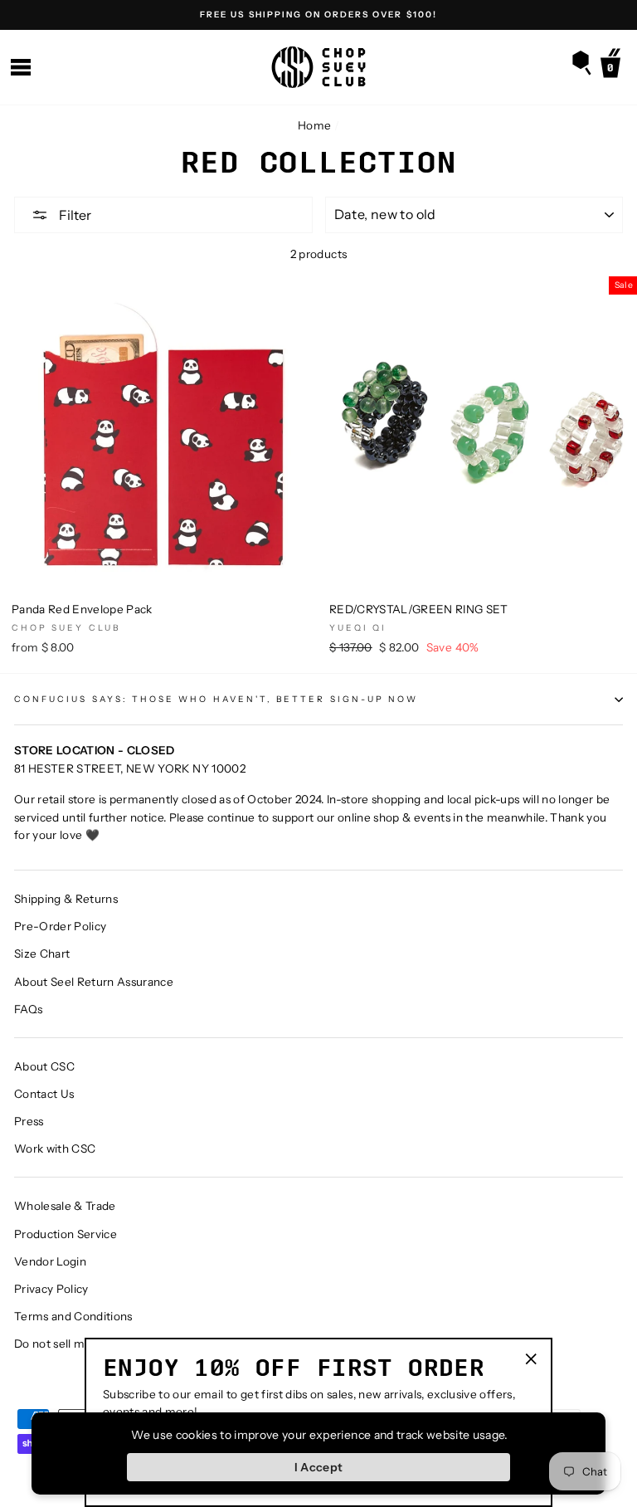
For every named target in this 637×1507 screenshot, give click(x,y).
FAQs (28, 1009)
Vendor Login (50, 1261)
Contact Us (44, 1093)
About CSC (44, 1066)
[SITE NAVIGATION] (20, 67)
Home (314, 125)
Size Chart (42, 953)
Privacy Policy (51, 1288)
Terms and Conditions (73, 1316)
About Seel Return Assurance (93, 981)
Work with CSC (54, 1148)
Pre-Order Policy (60, 926)
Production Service (65, 1234)
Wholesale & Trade (65, 1205)
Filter (73, 215)
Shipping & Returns (66, 898)
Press (29, 1121)
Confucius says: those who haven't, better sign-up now (216, 699)
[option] (318, 15)
